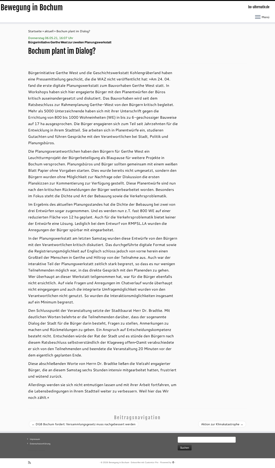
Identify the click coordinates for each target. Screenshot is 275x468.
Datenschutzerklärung (40, 443)
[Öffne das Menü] (258, 17)
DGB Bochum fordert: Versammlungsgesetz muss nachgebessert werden (83, 424)
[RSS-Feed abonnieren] (30, 462)
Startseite (35, 31)
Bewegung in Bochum (32, 7)
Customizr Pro (151, 462)
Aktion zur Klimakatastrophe (222, 424)
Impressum (35, 439)
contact (41, 450)
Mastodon (33, 450)
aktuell (49, 31)
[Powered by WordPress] (173, 461)
